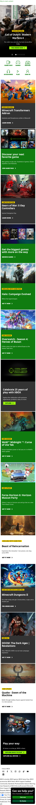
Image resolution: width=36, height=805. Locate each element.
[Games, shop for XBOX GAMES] (18, 62)
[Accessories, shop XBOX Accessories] (8, 71)
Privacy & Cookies (6, 799)
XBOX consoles (5, 779)
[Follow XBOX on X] (11, 771)
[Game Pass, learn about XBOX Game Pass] (8, 62)
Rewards (3, 790)
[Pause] (12, 54)
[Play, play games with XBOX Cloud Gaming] (18, 71)
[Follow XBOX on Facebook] (7, 771)
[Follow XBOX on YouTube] (27, 771)
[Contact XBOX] (3, 771)
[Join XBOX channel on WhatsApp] (19, 771)
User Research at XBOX (7, 786)
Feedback (28, 781)
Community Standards (7, 784)
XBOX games (14, 779)
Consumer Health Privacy (8, 797)
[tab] (16, 55)
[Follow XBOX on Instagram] (15, 771)
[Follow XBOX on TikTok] (23, 771)
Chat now (23, 797)
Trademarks (3, 802)
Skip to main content (6, 1)
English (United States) (7, 793)
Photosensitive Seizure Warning (25, 784)
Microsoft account (20, 786)
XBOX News (11, 781)
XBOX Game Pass (23, 779)
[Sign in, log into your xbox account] (27, 71)
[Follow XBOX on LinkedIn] (3, 774)
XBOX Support (20, 781)
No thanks (23, 801)
